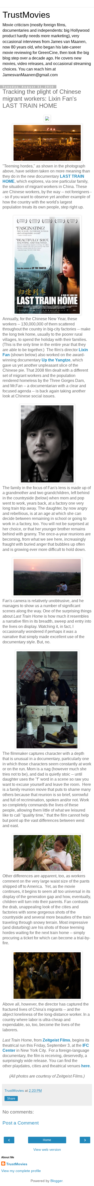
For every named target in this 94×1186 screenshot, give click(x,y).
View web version (47, 1150)
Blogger (56, 1181)
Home (47, 1140)
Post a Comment (21, 1123)
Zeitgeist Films (56, 1040)
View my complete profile (21, 1171)
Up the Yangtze (56, 360)
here (85, 1066)
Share (11, 1098)
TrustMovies (26, 14)
